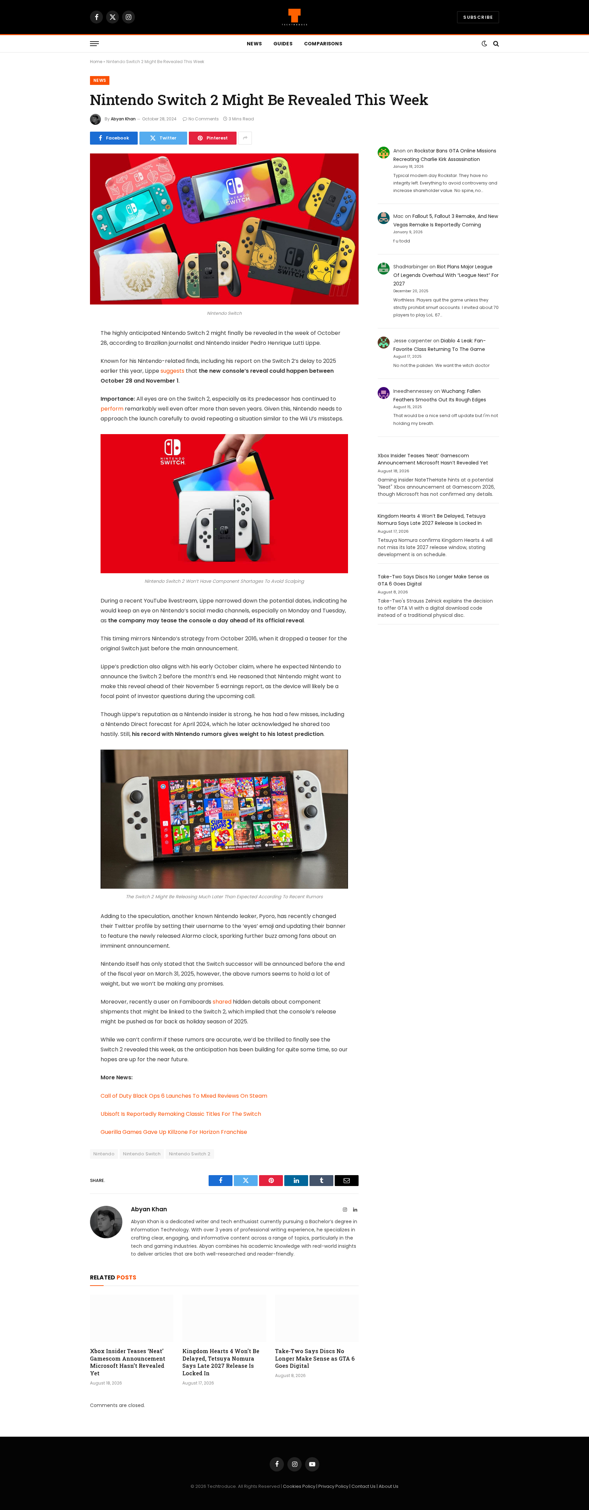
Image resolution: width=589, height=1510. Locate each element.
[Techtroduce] (294, 17)
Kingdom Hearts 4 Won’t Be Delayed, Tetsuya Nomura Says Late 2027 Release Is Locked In (220, 1362)
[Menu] (94, 43)
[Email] (66, 421)
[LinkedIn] (66, 386)
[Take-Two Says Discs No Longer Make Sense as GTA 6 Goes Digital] (317, 1318)
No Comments (203, 119)
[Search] (495, 43)
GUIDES (282, 43)
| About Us (387, 1486)
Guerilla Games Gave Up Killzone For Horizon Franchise (174, 1132)
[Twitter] (66, 368)
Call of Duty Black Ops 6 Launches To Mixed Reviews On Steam (184, 1096)
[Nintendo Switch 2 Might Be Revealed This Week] (224, 302)
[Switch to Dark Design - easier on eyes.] (484, 44)
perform (112, 409)
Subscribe (478, 17)
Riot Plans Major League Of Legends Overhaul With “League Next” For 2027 (446, 275)
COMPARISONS (323, 43)
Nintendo (104, 1154)
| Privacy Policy (332, 1486)
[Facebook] (66, 351)
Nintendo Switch (142, 1154)
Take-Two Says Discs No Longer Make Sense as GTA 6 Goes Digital (314, 1358)
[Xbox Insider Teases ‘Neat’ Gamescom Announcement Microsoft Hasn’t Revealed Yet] (131, 1318)
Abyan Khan (123, 119)
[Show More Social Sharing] (245, 138)
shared (222, 1002)
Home (96, 61)
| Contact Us (363, 1486)
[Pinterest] (66, 403)
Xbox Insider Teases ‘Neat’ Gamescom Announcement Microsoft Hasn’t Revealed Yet (127, 1362)
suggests (172, 371)
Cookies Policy (299, 1486)
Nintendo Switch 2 (190, 1154)
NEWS (254, 43)
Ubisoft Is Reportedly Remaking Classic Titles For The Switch (181, 1114)
